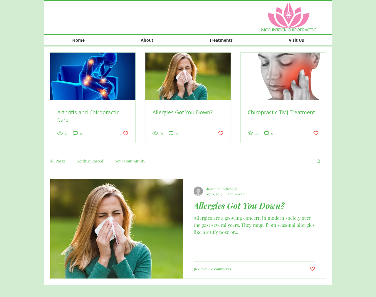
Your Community (130, 160)
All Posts (57, 160)
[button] (318, 162)
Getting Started (90, 160)
